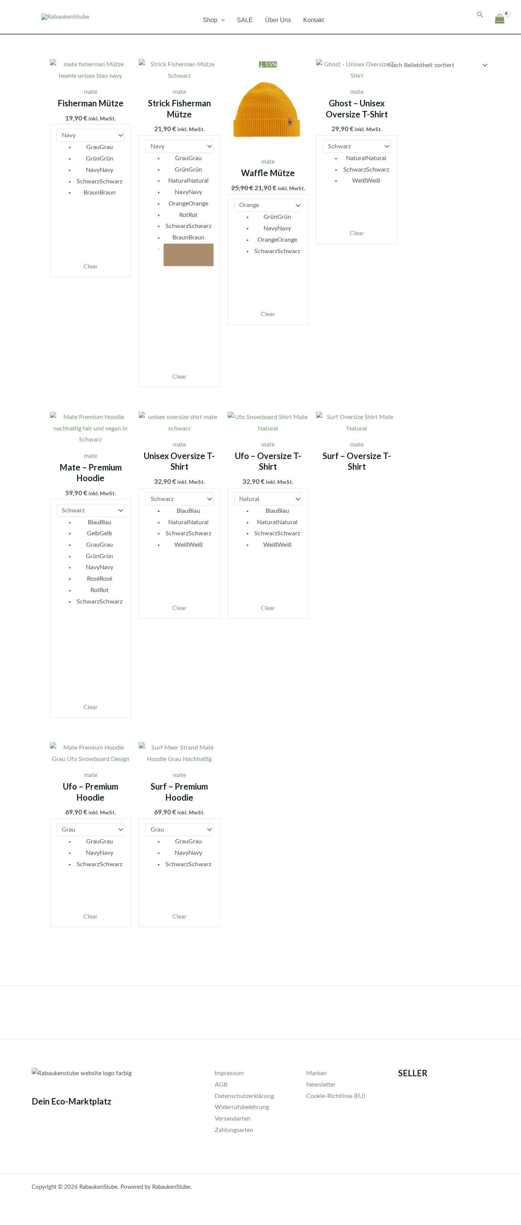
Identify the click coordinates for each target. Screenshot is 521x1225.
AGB (221, 1085)
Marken (316, 1073)
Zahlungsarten (234, 1130)
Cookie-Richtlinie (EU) (335, 1096)
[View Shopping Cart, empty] (499, 15)
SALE (245, 20)
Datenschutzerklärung (244, 1096)
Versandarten (233, 1119)
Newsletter (321, 1085)
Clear (91, 266)
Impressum (229, 1073)
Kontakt (313, 20)
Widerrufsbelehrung (242, 1107)
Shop (210, 20)
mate (90, 92)
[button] (221, 20)
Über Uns (278, 20)
